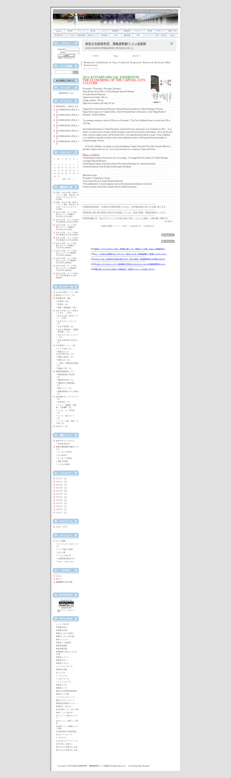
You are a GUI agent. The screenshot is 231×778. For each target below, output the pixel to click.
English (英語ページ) (110, 226)
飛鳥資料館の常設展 (66, 374)
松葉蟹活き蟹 (61, 630)
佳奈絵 (60, 444)
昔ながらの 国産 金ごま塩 (66, 750)
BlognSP (146, 766)
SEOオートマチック (64, 735)
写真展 (149, 31)
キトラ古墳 (70, 35)
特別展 (70, 31)
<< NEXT (94, 56)
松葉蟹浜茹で (61, 627)
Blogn (135, 766)
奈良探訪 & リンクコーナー (67, 397)
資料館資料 (81, 35)
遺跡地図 (127, 35)
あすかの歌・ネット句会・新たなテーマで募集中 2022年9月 (67, 245)
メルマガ (104, 31)
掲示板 (92, 31)
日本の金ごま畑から (64, 744)
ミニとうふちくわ (63, 682)
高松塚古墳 (58, 35)
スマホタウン (61, 738)
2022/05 (59, 497)
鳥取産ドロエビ (62, 663)
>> (74, 179)
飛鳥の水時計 (63, 357)
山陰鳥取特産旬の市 (66, 558)
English (58, 31)
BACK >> (137, 56)
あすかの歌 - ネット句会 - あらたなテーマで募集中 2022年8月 (67, 253)
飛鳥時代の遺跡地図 (66, 383)
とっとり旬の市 (64, 555)
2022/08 (59, 491)
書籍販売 (115, 31)
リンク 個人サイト (66, 416)
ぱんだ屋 (61, 552)
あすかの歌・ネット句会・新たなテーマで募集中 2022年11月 (67, 214)
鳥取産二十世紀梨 (63, 643)
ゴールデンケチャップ (65, 697)
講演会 (60, 304)
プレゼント (138, 31)
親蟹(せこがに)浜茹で (65, 633)
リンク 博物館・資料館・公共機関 (66, 406)
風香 (60, 461)
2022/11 (59, 482)
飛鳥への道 (172, 31)
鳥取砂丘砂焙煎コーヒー (66, 703)
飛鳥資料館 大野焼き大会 (67, 106)
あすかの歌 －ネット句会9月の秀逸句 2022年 (67, 234)
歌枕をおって (93, 35)
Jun (59, 455)
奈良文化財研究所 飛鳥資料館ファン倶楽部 (115, 43)
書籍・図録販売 (64, 307)
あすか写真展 (63, 326)
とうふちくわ (61, 675)
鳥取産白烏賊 (61, 669)
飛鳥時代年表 (63, 380)
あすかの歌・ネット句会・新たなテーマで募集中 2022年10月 (67, 227)
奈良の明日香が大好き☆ (68, 340)
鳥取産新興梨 (61, 646)
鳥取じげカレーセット (65, 700)
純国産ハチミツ (62, 657)
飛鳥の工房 (62, 368)
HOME (172, 35)
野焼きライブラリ (63, 295)
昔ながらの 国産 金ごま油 (66, 747)
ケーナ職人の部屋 (65, 549)
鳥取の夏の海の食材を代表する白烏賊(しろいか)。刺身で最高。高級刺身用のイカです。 (127, 212)
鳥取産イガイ (61, 685)
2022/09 (59, 488)
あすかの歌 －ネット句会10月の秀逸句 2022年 (67, 221)
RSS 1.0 (59, 579)
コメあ (60, 464)
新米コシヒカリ (62, 639)
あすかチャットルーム (67, 321)
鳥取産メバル (61, 688)
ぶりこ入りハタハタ (64, 666)
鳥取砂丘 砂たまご (64, 706)
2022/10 (59, 485)
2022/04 (59, 500)
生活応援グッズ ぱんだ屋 (67, 709)
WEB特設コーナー (63, 345)
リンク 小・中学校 (66, 410)
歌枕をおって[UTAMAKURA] (62, 353)
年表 (115, 35)
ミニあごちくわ (62, 679)
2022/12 (59, 478)
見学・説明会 (161, 35)
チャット (81, 31)
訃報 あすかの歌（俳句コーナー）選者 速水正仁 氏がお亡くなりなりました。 (67, 194)
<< (58, 179)
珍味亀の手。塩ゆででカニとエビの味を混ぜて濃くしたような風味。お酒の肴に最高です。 (128, 218)
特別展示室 (60, 298)
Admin (58, 576)
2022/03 (59, 503)
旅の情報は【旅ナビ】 (66, 80)
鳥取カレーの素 (62, 694)
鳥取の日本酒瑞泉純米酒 (66, 691)
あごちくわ (60, 672)
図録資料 (127, 31)
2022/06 (59, 494)
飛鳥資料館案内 (62, 371)
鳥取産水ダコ (61, 660)
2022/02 (59, 506)
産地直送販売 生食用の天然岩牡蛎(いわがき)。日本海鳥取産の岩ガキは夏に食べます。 (127, 207)
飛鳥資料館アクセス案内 (68, 391)
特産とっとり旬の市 (64, 713)
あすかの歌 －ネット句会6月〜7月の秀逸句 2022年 (67, 274)
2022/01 (59, 509)
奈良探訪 (104, 35)
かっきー (61, 452)
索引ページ (62, 388)
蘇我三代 (61, 360)
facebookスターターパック (67, 741)
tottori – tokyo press (66, 561)
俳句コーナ (161, 31)
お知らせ (59, 426)
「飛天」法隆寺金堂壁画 (68, 363)
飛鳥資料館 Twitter (66, 93)
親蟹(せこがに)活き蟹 (65, 636)
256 (64, 527)
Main (116, 56)
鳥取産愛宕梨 (61, 649)
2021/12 (59, 512)
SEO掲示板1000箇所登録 (66, 731)
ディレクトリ (150, 35)
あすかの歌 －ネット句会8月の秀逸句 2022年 (67, 239)
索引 (138, 35)
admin (169, 221)
